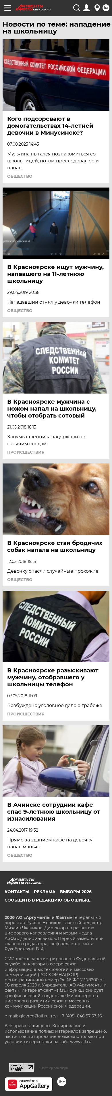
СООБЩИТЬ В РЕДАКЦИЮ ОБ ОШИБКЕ (47, 900)
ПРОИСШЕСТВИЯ (26, 452)
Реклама (44, 891)
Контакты (17, 891)
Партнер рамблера (54, 1068)
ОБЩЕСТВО (19, 176)
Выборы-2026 (76, 891)
